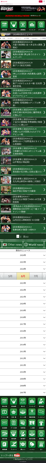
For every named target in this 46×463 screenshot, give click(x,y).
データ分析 (41, 29)
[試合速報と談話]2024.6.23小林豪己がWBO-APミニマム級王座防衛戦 (27, 151)
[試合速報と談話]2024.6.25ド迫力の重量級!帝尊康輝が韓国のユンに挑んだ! (27, 122)
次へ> (26, 236)
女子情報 (26, 38)
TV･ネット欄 (4, 417)
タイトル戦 (23, 417)
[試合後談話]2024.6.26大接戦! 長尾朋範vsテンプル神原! (26, 103)
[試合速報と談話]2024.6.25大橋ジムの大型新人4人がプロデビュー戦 (27, 131)
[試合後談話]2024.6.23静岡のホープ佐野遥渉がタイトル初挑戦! (27, 141)
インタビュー (41, 417)
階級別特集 (32, 417)
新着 (4, 38)
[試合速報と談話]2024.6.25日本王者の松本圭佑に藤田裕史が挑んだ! (27, 112)
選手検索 (41, 406)
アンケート (14, 449)
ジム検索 (32, 428)
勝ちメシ (23, 449)
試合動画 (4, 428)
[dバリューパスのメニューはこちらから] (44, 1)
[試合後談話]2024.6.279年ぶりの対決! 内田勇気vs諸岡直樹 (27, 74)
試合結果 (13, 29)
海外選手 (23, 438)
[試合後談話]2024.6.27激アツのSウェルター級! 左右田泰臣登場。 (27, 83)
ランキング (32, 29)
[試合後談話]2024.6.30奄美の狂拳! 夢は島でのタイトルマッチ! (27, 54)
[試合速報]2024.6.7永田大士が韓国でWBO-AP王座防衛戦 (27, 199)
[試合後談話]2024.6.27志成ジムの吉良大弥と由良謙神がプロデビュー (27, 93)
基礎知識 (4, 449)
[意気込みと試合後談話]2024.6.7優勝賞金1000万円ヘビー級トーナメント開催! (27, 209)
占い (41, 449)
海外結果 (13, 438)
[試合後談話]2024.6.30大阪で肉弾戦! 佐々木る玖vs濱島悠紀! (27, 45)
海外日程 (4, 438)
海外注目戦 (32, 438)
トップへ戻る (7, 455)
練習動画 (23, 29)
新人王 (23, 406)
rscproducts (34, 38)
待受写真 (23, 428)
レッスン (32, 449)
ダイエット (18, 38)
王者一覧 (13, 417)
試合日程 (4, 29)
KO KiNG (10, 38)
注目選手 (41, 428)
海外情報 (41, 438)
